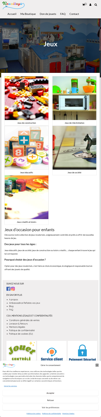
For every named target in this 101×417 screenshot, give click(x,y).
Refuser (50, 400)
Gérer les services (10, 386)
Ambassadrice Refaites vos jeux (24, 303)
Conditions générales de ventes (24, 320)
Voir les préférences (50, 407)
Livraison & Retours (18, 323)
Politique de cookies (34, 414)
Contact (74, 13)
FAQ (62, 13)
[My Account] (90, 4)
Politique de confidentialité (51, 414)
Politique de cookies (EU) (21, 333)
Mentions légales (68, 414)
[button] (97, 365)
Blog (11, 306)
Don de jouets (48, 13)
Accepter (50, 393)
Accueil (11, 13)
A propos (13, 299)
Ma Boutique (28, 13)
